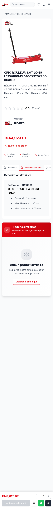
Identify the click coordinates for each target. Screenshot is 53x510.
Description (12, 167)
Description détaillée (33, 167)
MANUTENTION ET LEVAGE (18, 14)
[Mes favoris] (39, 4)
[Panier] (44, 4)
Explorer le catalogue (26, 281)
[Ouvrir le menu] (49, 4)
